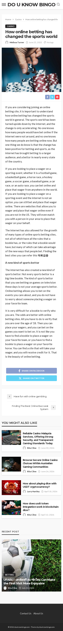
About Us (38, 613)
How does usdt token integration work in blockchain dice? (40, 507)
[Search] (58, 4)
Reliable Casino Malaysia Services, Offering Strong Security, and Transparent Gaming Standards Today (38, 438)
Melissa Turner (17, 42)
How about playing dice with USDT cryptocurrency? (39, 485)
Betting (9, 575)
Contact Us (25, 613)
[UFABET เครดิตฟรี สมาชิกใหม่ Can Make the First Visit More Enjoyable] (31, 565)
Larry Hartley (33, 491)
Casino (11, 26)
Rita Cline (31, 448)
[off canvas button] (4, 4)
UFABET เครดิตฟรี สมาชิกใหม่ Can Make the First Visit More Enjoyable (29, 581)
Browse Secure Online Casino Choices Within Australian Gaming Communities (40, 463)
